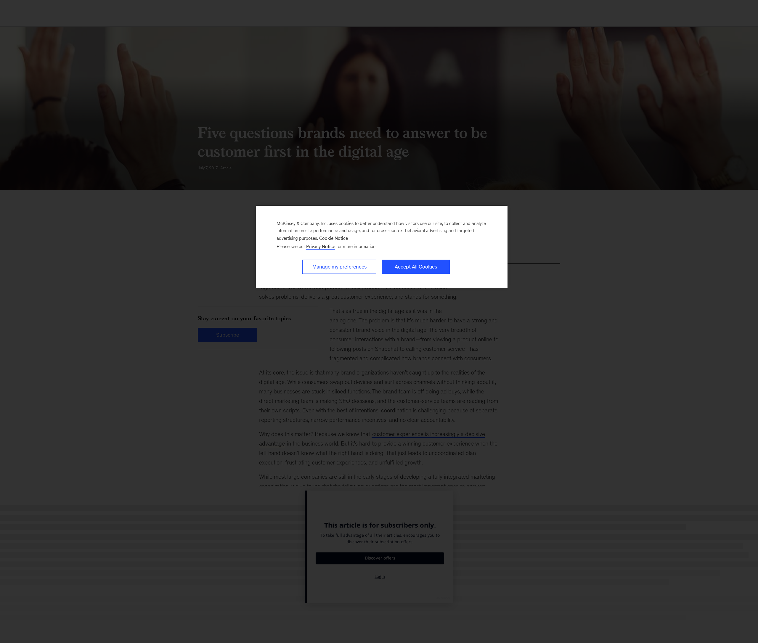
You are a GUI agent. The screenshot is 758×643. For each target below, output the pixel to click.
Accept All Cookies (416, 267)
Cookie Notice (333, 238)
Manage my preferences (339, 267)
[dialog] (382, 247)
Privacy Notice (320, 246)
